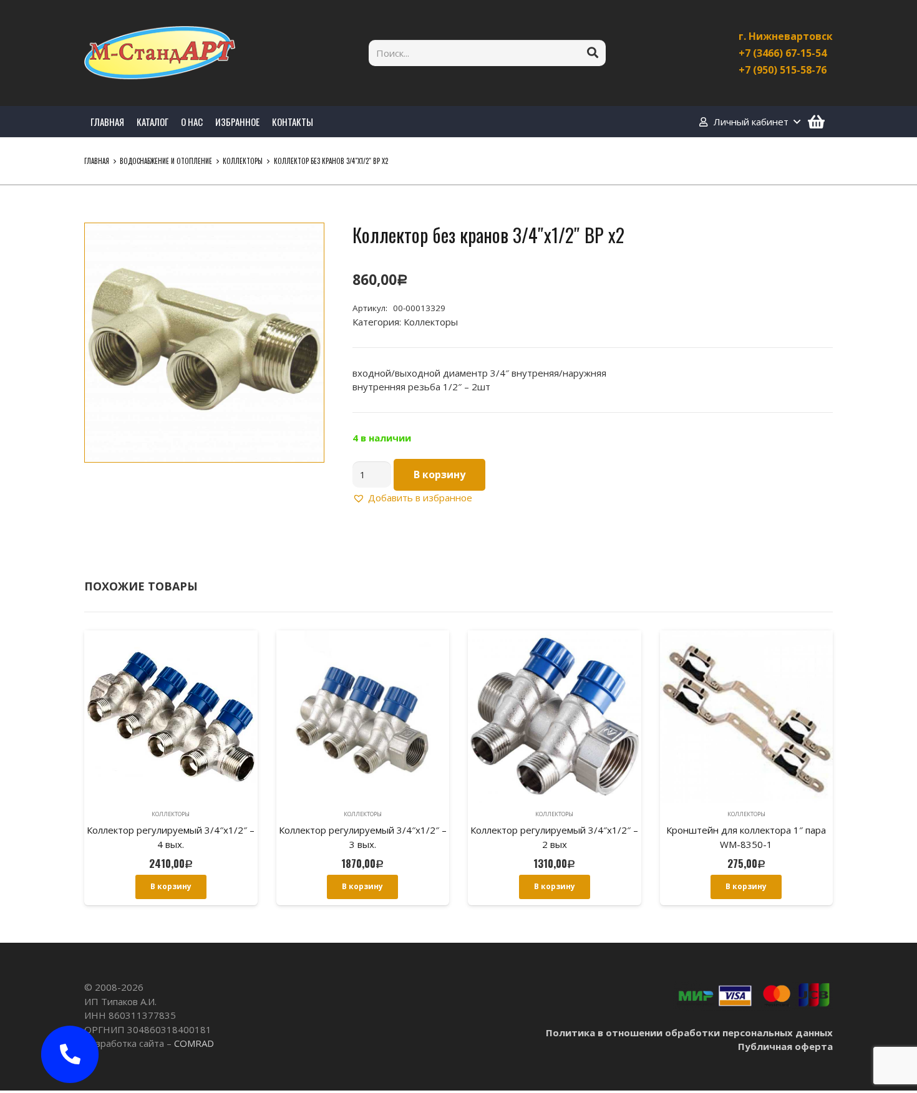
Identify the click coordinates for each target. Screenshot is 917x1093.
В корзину (439, 474)
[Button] (69, 1054)
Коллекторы (243, 161)
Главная (96, 161)
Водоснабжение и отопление (166, 161)
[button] (305, 242)
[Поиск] (592, 53)
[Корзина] (816, 121)
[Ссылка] (159, 53)
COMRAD (194, 1043)
